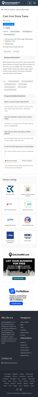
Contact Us (23, 345)
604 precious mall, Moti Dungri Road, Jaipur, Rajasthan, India (19, 40)
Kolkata (26, 381)
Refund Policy (24, 355)
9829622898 (9, 44)
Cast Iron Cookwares (27, 81)
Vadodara (26, 386)
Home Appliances (27, 31)
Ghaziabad (13, 379)
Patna (5, 386)
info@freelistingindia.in (10, 363)
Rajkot (15, 386)
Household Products (9, 34)
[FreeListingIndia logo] (11, 3)
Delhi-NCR (30, 376)
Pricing (22, 335)
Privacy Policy (24, 350)
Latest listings (24, 332)
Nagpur (26, 383)
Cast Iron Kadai (22, 84)
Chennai (15, 376)
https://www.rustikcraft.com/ (14, 47)
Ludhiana (6, 383)
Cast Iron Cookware (14, 81)
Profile (17, 51)
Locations (23, 330)
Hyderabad (31, 379)
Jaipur (9, 381)
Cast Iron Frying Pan (10, 87)
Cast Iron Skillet (22, 87)
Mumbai (19, 383)
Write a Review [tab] (27, 161)
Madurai (13, 383)
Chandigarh (7, 376)
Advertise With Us (25, 353)
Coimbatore (22, 376)
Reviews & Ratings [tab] (11, 161)
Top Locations (24, 322)
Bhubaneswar (29, 374)
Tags (21, 327)
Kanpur (15, 381)
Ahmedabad (7, 374)
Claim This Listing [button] (8, 24)
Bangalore (15, 374)
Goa (19, 379)
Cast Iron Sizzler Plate (10, 90)
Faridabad (5, 379)
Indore (4, 381)
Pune (10, 386)
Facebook (8, 51)
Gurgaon (24, 379)
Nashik (31, 383)
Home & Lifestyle (9, 9)
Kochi (20, 381)
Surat (20, 386)
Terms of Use (24, 347)
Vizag (32, 386)
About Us (23, 342)
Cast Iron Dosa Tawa (10, 84)
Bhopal (22, 374)
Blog (21, 325)
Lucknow (32, 381)
